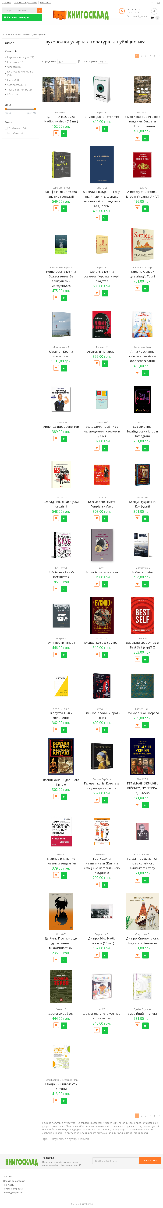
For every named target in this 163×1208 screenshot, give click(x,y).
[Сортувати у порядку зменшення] (79, 62)
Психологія (15, 62)
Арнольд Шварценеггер (61, 426)
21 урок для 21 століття (102, 117)
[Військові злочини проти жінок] (102, 686)
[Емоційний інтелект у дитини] (61, 1057)
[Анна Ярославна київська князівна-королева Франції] (142, 324)
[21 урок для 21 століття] (102, 89)
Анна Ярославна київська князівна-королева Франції (142, 356)
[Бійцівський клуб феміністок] (61, 545)
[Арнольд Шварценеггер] (61, 399)
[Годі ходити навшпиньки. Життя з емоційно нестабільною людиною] (102, 831)
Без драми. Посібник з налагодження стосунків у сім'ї (102, 431)
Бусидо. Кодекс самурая (101, 642)
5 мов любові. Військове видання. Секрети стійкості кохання (142, 121)
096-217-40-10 (133, 12)
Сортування (49, 61)
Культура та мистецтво (20, 73)
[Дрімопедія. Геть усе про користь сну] (102, 986)
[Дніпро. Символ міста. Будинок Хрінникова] (142, 911)
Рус (158, 2)
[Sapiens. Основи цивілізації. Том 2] (142, 244)
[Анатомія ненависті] (102, 324)
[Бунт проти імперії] (61, 615)
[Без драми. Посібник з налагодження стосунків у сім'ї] (102, 399)
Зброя (12, 94)
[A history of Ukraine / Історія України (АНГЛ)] (142, 165)
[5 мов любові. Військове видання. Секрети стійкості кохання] (142, 89)
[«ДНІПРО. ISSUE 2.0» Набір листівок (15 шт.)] (61, 89)
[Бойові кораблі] (142, 545)
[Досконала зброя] (61, 986)
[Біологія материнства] (102, 545)
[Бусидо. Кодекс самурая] (102, 615)
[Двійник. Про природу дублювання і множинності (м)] (61, 911)
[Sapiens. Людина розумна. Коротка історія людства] (102, 244)
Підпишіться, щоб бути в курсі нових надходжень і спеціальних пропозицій (61, 1163)
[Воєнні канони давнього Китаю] (61, 756)
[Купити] (64, 133)
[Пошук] (39, 10)
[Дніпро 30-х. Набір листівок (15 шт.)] (102, 911)
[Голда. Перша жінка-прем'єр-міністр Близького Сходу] (142, 831)
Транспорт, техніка (19, 89)
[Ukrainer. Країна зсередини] (61, 324)
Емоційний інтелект (142, 1013)
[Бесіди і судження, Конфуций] (142, 475)
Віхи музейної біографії (142, 713)
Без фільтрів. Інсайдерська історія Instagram (142, 431)
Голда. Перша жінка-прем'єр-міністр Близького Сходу (142, 863)
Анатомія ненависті (102, 351)
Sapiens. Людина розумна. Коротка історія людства (101, 276)
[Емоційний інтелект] (142, 986)
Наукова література (20, 57)
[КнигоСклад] (81, 14)
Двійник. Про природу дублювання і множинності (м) (61, 943)
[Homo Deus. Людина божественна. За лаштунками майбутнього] (61, 244)
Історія (13, 80)
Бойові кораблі (142, 572)
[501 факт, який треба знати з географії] (61, 165)
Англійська (16, 133)
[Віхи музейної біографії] (142, 686)
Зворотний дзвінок (137, 16)
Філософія (15, 66)
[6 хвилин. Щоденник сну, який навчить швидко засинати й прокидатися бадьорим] (102, 165)
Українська (17, 128)
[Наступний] (159, 56)
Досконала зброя (61, 1013)
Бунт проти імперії (61, 642)
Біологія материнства (102, 572)
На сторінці (90, 61)
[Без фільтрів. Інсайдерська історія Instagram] (142, 399)
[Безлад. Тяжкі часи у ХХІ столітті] (61, 475)
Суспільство (16, 84)
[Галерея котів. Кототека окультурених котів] (102, 756)
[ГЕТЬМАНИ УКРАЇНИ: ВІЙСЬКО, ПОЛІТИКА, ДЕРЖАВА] (142, 756)
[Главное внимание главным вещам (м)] (61, 831)
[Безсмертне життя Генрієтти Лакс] (102, 475)
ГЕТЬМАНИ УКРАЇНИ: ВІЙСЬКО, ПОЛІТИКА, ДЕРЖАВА (142, 788)
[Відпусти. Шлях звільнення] (61, 686)
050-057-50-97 (133, 9)
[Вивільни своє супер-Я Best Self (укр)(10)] (142, 615)
